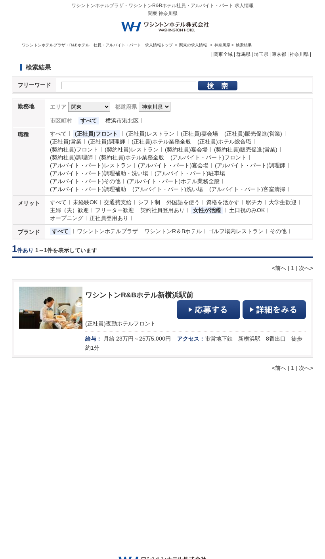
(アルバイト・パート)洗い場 (167, 189)
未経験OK (85, 202)
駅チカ (254, 202)
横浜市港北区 (122, 120)
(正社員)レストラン (150, 133)
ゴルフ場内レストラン (236, 231)
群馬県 (243, 54)
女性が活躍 (207, 210)
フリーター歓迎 (114, 210)
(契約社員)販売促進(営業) (245, 149)
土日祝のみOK (247, 210)
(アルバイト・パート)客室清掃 (247, 189)
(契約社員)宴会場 (186, 149)
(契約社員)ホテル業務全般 (131, 157)
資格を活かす (222, 202)
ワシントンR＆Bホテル (173, 231)
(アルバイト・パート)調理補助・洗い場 (99, 173)
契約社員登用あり (162, 210)
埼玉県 (261, 54)
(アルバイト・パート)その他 (85, 181)
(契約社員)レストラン (132, 149)
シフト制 (149, 202)
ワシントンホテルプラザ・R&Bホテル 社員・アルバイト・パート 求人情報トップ (97, 45)
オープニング (66, 218)
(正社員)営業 (66, 141)
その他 (278, 231)
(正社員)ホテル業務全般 (161, 141)
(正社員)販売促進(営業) (253, 133)
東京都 (279, 54)
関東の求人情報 (193, 45)
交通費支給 (118, 202)
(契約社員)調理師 (71, 157)
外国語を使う (183, 202)
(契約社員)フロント (74, 149)
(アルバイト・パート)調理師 (250, 165)
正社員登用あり (109, 218)
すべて (88, 120)
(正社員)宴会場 (199, 133)
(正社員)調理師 (106, 141)
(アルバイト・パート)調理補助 (88, 189)
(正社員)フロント (96, 133)
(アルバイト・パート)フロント (208, 157)
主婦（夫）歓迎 (69, 210)
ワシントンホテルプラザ (107, 231)
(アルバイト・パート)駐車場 (190, 173)
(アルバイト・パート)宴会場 (173, 165)
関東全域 (223, 54)
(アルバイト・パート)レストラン (91, 165)
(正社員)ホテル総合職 (224, 141)
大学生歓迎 (282, 202)
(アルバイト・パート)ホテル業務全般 (173, 181)
